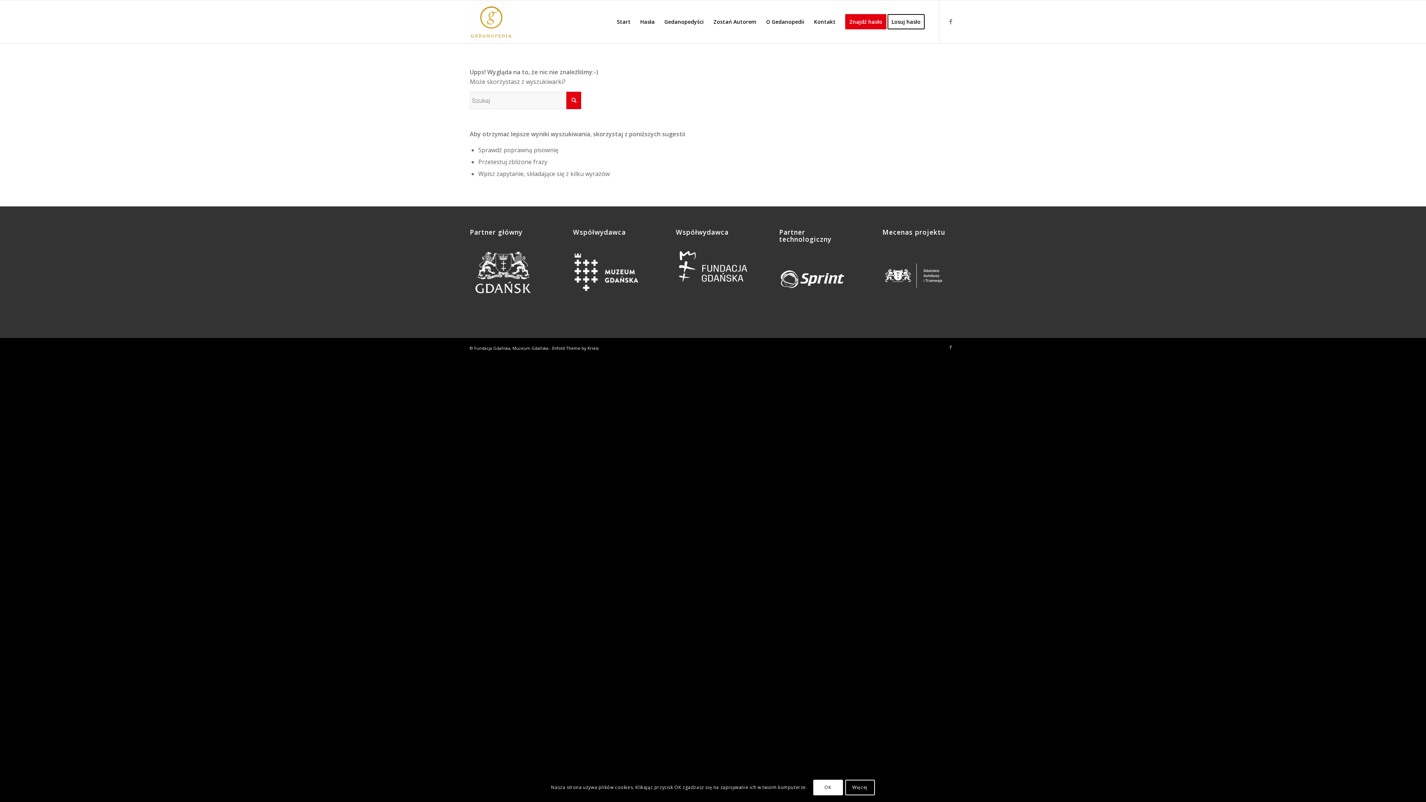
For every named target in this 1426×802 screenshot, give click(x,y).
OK (827, 787)
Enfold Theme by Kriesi (575, 348)
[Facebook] (950, 21)
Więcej (859, 787)
